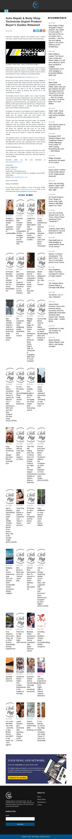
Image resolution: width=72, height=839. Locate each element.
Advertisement (41, 802)
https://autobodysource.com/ (19, 177)
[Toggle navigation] (6, 11)
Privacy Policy (41, 799)
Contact (39, 805)
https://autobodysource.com (30, 77)
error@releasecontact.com (27, 189)
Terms (39, 796)
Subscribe (20, 824)
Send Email (13, 169)
